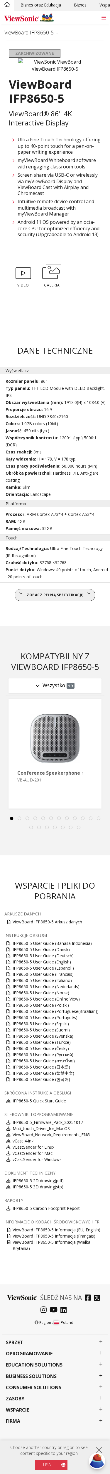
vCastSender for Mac (33, 1153)
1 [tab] (11, 819)
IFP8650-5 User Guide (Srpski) (41, 1023)
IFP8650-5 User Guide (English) (42, 962)
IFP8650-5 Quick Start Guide (39, 1101)
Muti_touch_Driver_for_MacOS (41, 1128)
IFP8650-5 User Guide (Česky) (41, 1048)
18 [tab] (71, 828)
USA (47, 1465)
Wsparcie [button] (17, 1410)
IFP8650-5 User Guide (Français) (43, 974)
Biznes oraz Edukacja (41, 5)
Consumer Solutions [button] (33, 1387)
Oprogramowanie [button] (29, 1354)
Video (23, 285)
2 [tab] (19, 819)
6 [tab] (51, 819)
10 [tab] (83, 819)
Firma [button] (13, 1421)
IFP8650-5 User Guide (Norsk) (41, 993)
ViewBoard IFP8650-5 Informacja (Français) (54, 1236)
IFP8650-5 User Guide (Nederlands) (46, 986)
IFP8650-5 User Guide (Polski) (41, 1005)
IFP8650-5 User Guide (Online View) (46, 999)
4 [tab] (35, 819)
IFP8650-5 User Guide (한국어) (41, 1079)
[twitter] (98, 1298)
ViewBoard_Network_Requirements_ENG (51, 1134)
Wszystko (58, 685)
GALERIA (52, 285)
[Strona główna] (7, 5)
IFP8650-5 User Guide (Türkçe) (42, 1042)
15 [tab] (47, 828)
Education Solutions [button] (34, 1365)
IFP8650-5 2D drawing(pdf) (38, 1180)
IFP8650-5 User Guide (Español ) (43, 968)
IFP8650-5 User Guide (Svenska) (43, 1036)
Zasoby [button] (15, 1399)
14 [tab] (39, 828)
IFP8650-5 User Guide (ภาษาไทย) (44, 1061)
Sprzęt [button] (14, 1342)
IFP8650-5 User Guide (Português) (45, 1017)
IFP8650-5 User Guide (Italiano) (42, 980)
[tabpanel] (55, 754)
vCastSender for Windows (37, 1159)
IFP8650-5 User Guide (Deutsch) (43, 955)
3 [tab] (27, 819)
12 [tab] (98, 819)
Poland (67, 1322)
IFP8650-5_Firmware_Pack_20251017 (48, 1122)
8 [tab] (67, 819)
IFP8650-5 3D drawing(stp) (38, 1187)
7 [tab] (59, 819)
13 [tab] (31, 828)
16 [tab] (55, 828)
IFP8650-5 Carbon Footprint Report (46, 1208)
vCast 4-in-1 (24, 1141)
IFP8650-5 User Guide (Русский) (43, 1054)
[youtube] (55, 1310)
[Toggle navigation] (103, 17)
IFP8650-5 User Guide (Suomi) (41, 1030)
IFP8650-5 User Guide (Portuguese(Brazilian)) (56, 1011)
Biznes (80, 5)
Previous (6, 757)
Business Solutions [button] (31, 1376)
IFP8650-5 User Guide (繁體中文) (43, 1073)
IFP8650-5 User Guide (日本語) (41, 1067)
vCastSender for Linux (33, 1147)
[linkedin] (65, 1310)
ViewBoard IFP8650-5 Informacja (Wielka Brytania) (51, 1245)
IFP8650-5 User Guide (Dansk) (41, 949)
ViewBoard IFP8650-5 (29, 32)
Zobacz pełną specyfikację (55, 594)
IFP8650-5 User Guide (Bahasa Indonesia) (52, 943)
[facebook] (89, 1298)
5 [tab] (43, 819)
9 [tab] (75, 819)
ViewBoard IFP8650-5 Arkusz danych (47, 922)
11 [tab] (91, 819)
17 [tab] (63, 828)
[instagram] (45, 1310)
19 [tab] (79, 828)
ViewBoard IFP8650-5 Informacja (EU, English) (56, 1230)
